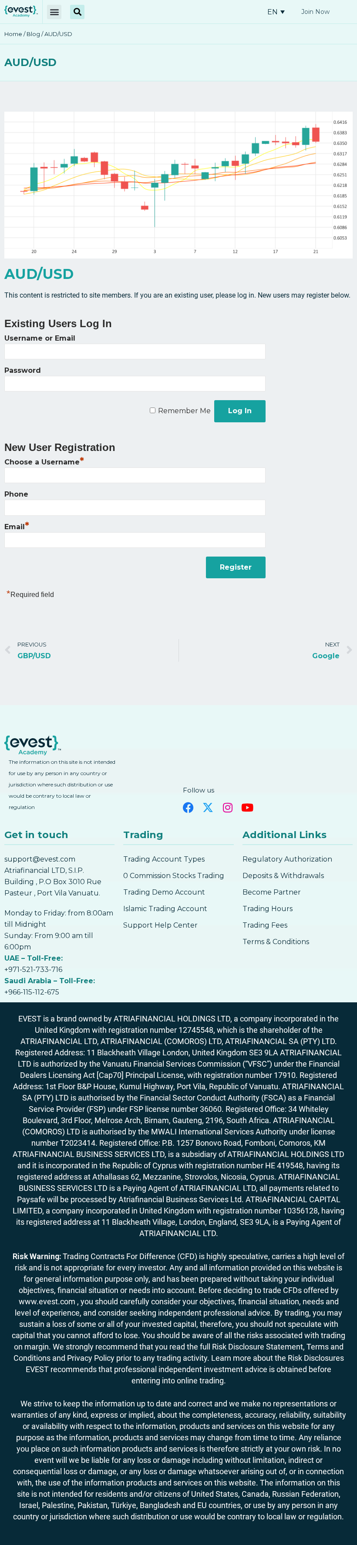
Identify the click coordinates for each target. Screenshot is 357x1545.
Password (22, 370)
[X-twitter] (207, 807)
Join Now (315, 12)
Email (16, 527)
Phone (16, 494)
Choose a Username (44, 462)
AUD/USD (30, 62)
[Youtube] (247, 807)
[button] (54, 12)
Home (13, 33)
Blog (33, 33)
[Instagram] (227, 807)
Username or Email (39, 338)
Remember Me (184, 411)
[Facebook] (188, 807)
